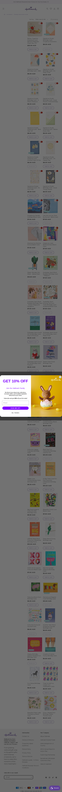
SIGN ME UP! (15, 408)
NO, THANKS (15, 412)
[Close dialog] (60, 377)
